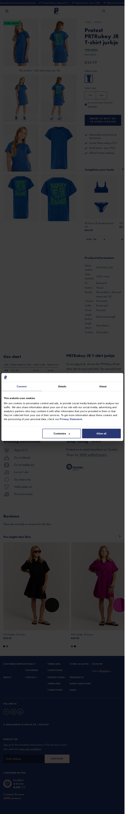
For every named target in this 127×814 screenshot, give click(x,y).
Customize (60, 433)
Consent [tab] (22, 386)
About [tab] (102, 386)
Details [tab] (62, 386)
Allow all (101, 433)
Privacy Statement (71, 419)
